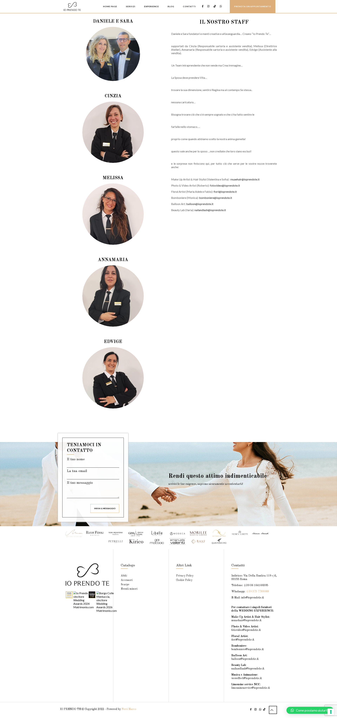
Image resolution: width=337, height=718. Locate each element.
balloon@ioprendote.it (199, 203)
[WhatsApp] (260, 709)
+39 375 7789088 (257, 591)
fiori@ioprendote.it (225, 191)
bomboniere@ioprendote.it (215, 197)
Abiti (124, 575)
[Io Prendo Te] (72, 6)
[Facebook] (251, 709)
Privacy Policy (184, 575)
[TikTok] (264, 709)
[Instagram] (255, 709)
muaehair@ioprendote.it (245, 179)
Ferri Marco (128, 709)
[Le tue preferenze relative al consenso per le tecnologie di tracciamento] (331, 712)
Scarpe (125, 584)
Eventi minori (129, 589)
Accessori (127, 580)
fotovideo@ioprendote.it (225, 185)
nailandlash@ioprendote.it (210, 210)
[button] (309, 710)
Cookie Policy (184, 580)
